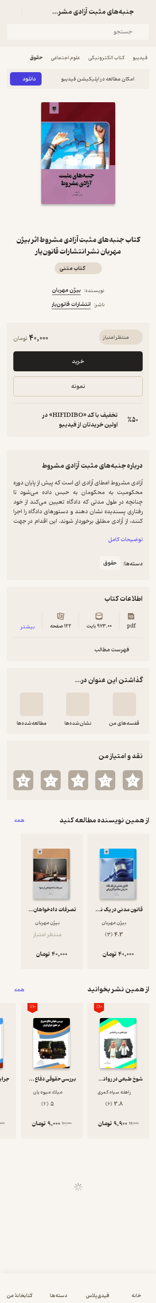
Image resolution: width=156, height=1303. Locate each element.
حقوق (36, 57)
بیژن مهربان (66, 290)
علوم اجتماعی (65, 58)
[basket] (32, 12)
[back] (144, 12)
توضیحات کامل (125, 539)
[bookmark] (98, 219)
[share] (58, 219)
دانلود (29, 79)
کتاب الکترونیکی (106, 58)
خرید (78, 361)
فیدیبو (140, 58)
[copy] (20, 420)
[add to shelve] (124, 704)
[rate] (133, 780)
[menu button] (12, 12)
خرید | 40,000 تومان (78, 1292)
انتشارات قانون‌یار (71, 304)
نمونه (78, 386)
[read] (31, 704)
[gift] (78, 219)
